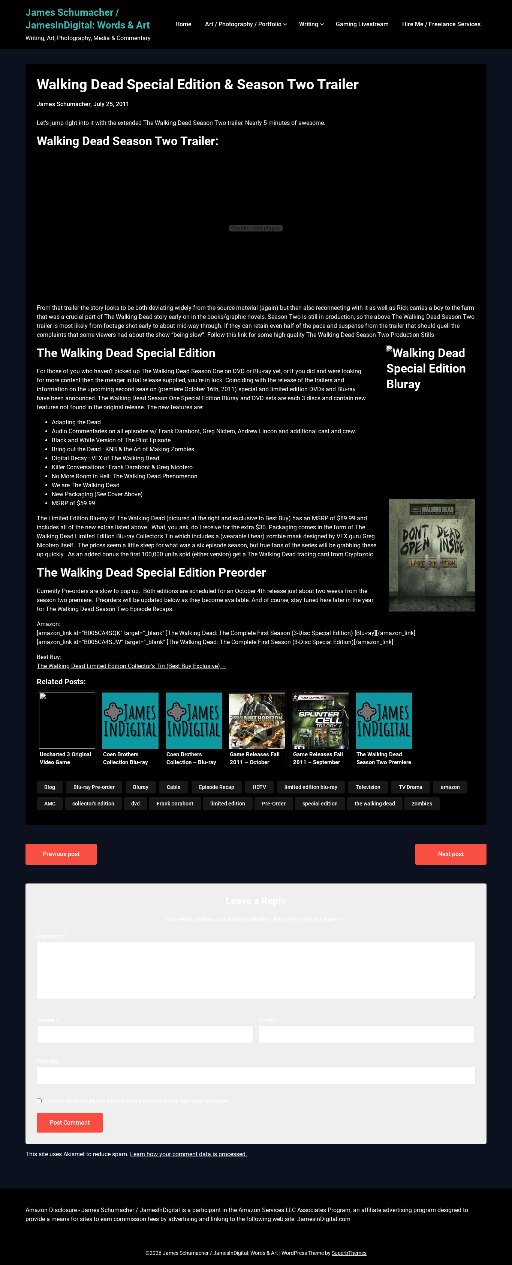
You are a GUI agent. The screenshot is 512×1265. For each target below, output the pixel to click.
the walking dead (375, 804)
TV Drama (410, 787)
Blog (49, 787)
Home (183, 24)
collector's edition (93, 804)
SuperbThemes (349, 1253)
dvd (135, 804)
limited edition (227, 804)
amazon (450, 787)
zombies (422, 804)
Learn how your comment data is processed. (188, 1154)
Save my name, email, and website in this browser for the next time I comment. (137, 1101)
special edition (320, 804)
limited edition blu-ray (310, 787)
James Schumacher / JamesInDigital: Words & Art (87, 19)
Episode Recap (216, 787)
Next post (451, 854)
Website (47, 1061)
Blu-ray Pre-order (94, 787)
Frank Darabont (175, 804)
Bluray (140, 787)
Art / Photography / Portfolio (243, 24)
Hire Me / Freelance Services (441, 24)
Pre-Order (274, 804)
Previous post (61, 854)
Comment (52, 936)
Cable (174, 787)
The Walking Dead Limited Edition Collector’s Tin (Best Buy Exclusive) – (131, 666)
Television (368, 787)
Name (48, 1020)
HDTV (259, 787)
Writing (308, 24)
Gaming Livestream (362, 24)
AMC (49, 804)
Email (268, 1020)
